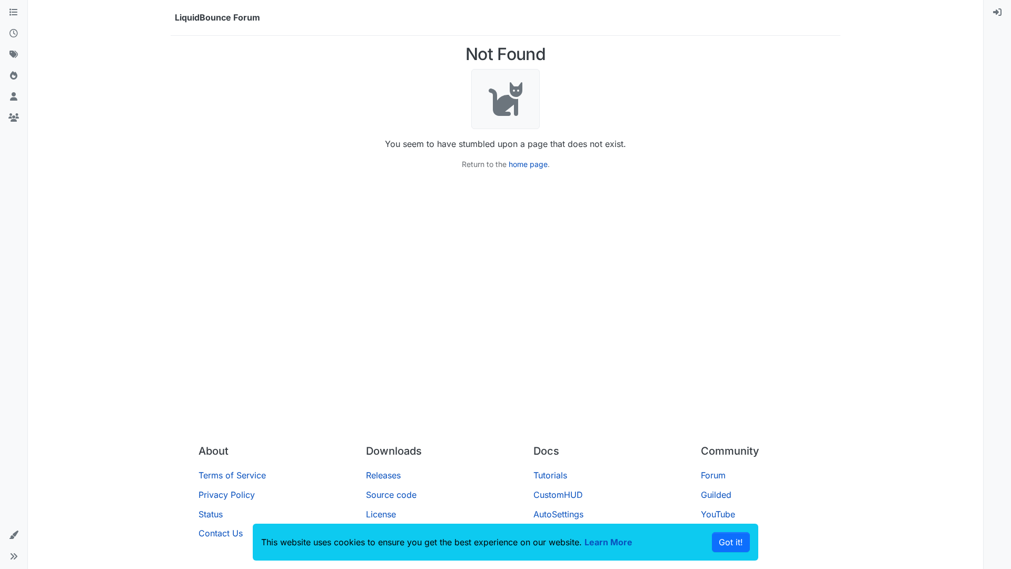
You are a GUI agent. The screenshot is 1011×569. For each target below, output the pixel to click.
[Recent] (13, 33)
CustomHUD (558, 494)
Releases (383, 475)
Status (211, 514)
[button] (13, 535)
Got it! (731, 542)
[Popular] (13, 75)
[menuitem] (997, 12)
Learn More (608, 542)
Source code (391, 494)
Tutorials (550, 475)
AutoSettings (558, 514)
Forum (713, 475)
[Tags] (13, 54)
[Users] (13, 97)
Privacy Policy (227, 494)
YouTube (718, 514)
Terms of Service (232, 475)
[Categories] (13, 12)
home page (528, 164)
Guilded (716, 494)
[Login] (997, 12)
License (381, 514)
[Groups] (13, 118)
